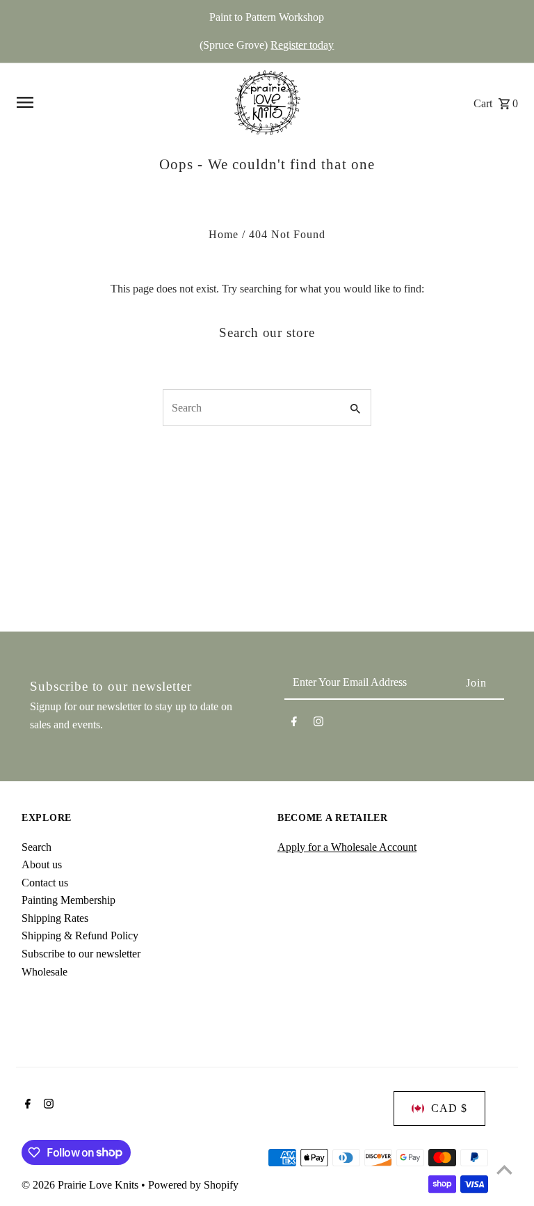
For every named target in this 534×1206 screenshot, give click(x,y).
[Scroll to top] (504, 1169)
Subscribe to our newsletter (81, 954)
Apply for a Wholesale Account (346, 847)
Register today (302, 45)
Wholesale (44, 972)
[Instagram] (318, 724)
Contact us (45, 882)
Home (223, 234)
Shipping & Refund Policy (80, 935)
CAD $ (449, 1108)
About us (42, 864)
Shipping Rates (55, 918)
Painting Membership (68, 900)
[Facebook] (294, 724)
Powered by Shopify (193, 1185)
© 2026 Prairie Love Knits (81, 1185)
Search (36, 847)
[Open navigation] (115, 102)
